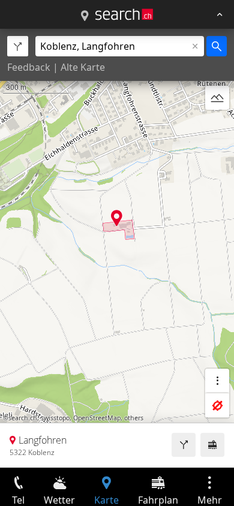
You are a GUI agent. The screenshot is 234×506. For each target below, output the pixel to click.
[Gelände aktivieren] (217, 98)
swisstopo (55, 418)
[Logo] (124, 14)
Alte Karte (83, 67)
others (133, 418)
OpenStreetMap (97, 418)
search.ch (22, 418)
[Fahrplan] (212, 445)
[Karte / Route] (84, 16)
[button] (116, 218)
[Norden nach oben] (217, 126)
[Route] (184, 445)
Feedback (28, 67)
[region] (117, 248)
